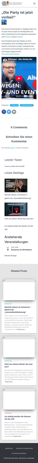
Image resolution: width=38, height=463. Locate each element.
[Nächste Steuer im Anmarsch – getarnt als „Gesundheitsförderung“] (16, 185)
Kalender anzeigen (11, 256)
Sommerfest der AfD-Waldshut (21, 250)
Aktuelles (14, 105)
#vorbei (19, 37)
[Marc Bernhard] (13, 3)
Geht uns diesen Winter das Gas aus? (19, 219)
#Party (7, 37)
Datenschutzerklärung (24, 448)
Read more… (21, 329)
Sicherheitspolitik (26, 105)
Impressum (9, 448)
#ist (11, 37)
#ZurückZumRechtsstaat (10, 54)
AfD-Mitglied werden (19, 453)
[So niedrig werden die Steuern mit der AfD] (19, 399)
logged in (13, 148)
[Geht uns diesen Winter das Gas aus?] (16, 209)
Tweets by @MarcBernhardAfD (14, 166)
